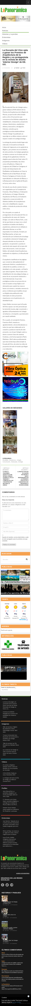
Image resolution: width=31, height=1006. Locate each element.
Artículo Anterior (8, 477)
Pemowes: (4, 969)
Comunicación (6, 462)
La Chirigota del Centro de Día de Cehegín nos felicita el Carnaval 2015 (11, 779)
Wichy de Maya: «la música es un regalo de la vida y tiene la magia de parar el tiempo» (11, 832)
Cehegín (19, 460)
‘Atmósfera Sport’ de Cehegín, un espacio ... (10, 941)
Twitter (23, 67)
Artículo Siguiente (23, 477)
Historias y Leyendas (10, 34)
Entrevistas (6, 37)
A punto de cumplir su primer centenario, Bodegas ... (10, 928)
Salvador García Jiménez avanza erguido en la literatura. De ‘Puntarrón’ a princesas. (11, 809)
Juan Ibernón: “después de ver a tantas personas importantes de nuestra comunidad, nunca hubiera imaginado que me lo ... (11, 825)
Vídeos (4, 44)
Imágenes (6, 40)
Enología (20, 462)
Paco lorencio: (5, 976)
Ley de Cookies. (16, 1002)
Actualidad (5, 460)
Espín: (3, 961)
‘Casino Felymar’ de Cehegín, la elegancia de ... (10, 902)
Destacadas (14, 462)
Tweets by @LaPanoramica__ (8, 687)
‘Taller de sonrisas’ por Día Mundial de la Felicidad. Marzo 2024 (11, 745)
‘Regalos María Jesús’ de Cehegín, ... (9, 915)
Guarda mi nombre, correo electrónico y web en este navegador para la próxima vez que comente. (15, 539)
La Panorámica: (6, 984)
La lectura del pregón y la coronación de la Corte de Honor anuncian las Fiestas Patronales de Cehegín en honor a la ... (10, 705)
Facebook (17, 67)
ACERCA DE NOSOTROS (22, 873)
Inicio (4, 27)
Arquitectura (12, 460)
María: (3, 953)
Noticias (5, 31)
